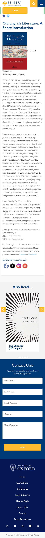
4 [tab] (25, 357)
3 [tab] (22, 357)
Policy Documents (22, 519)
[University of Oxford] (22, 468)
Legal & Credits (22, 495)
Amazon (22, 254)
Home (22, 476)
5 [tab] (27, 357)
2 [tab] (20, 357)
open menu (41, 3)
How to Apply (22, 501)
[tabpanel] (22, 322)
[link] (7, 526)
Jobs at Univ (22, 507)
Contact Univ (22, 482)
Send (22, 447)
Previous (3, 309)
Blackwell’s (32, 254)
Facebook (3, 15)
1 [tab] (18, 357)
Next (41, 309)
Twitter (8, 15)
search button (34, 3)
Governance (22, 489)
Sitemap (22, 513)
